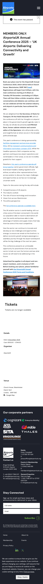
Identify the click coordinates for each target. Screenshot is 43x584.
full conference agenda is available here (20, 206)
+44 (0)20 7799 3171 (12, 474)
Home (5, 535)
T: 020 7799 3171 (27, 478)
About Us (25, 535)
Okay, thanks (22, 577)
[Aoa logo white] (8, 448)
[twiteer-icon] (23, 550)
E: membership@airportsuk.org (31, 469)
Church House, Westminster (13, 387)
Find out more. (28, 572)
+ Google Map (10, 395)
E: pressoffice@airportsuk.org (31, 457)
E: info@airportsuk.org (29, 483)
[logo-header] (8, 3)
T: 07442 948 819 (27, 466)
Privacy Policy (8, 546)
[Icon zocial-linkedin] (16, 549)
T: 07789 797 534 (27, 454)
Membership (7, 540)
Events (24, 540)
